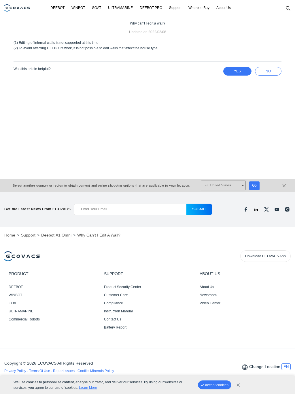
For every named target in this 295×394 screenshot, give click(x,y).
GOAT (96, 8)
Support (175, 8)
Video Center (210, 303)
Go (254, 185)
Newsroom (208, 295)
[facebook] (245, 209)
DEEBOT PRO (151, 8)
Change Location (264, 366)
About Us (223, 8)
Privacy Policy (15, 371)
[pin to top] (285, 315)
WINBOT (78, 8)
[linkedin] (256, 209)
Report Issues (64, 371)
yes (237, 71)
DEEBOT (57, 8)
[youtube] (276, 209)
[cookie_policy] (238, 385)
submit (199, 209)
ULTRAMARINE (120, 8)
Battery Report (115, 327)
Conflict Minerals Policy (95, 371)
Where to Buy (198, 8)
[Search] (288, 8)
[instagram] (287, 209)
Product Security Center (122, 287)
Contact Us (112, 319)
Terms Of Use (40, 371)
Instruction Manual (118, 311)
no (268, 71)
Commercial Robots (24, 319)
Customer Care (116, 295)
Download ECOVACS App (265, 256)
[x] (266, 209)
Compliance (113, 303)
